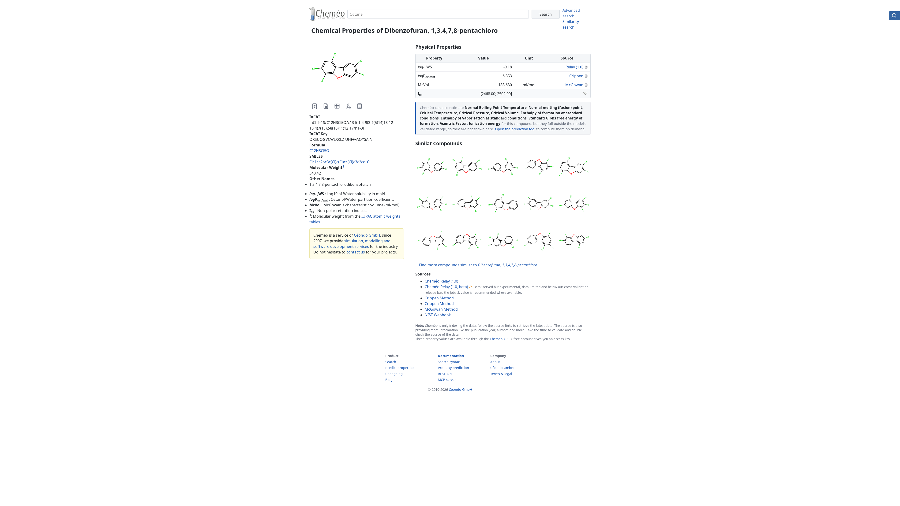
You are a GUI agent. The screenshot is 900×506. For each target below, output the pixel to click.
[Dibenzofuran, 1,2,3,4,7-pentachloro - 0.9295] (467, 204)
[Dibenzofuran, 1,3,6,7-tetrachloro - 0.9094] (574, 241)
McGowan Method (441, 309)
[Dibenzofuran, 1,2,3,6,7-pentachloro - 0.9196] (503, 241)
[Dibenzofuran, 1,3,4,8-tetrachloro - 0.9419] (538, 167)
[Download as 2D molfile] (348, 106)
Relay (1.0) (574, 67)
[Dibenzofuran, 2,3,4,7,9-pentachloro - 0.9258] (574, 204)
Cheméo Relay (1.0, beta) (446, 286)
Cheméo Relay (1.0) (441, 281)
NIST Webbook (438, 314)
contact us (355, 252)
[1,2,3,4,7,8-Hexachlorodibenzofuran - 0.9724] (431, 167)
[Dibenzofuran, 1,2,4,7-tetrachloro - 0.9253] (431, 241)
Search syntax (449, 362)
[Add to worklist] (314, 106)
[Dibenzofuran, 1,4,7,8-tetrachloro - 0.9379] (574, 167)
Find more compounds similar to (478, 265)
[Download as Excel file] (337, 106)
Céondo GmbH (367, 235)
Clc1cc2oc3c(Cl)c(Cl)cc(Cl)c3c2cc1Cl (339, 161)
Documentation (451, 355)
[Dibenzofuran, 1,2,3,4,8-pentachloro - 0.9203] (467, 241)
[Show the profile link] (893, 16)
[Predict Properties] (359, 106)
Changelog (394, 374)
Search (390, 362)
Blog (389, 379)
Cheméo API (499, 339)
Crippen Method (439, 298)
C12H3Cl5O (319, 150)
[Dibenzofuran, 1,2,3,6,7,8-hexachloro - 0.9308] (431, 204)
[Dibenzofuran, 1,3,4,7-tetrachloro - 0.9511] (503, 167)
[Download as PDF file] (326, 106)
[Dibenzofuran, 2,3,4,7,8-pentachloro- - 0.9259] (538, 204)
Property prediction (453, 367)
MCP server (447, 379)
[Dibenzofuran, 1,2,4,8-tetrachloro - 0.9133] (538, 241)
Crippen (576, 75)
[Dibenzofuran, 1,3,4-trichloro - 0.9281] (503, 204)
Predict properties (399, 367)
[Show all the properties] (585, 93)
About (495, 362)
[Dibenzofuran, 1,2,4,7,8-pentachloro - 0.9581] (467, 167)
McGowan (574, 84)
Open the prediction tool (515, 128)
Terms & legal (501, 374)
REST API (445, 374)
